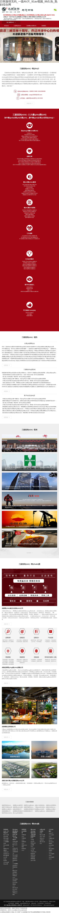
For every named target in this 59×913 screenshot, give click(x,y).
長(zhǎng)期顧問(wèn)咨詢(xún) (51, 844)
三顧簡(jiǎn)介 (17, 25)
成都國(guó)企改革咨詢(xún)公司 (43, 809)
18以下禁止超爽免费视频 (34, 912)
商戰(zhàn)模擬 (24, 845)
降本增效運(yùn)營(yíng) (6, 857)
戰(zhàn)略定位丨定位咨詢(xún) (42, 836)
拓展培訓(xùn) (24, 849)
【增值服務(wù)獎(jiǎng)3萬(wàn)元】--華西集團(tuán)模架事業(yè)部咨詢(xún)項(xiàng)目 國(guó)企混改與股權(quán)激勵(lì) (29, 406)
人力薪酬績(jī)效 (6, 842)
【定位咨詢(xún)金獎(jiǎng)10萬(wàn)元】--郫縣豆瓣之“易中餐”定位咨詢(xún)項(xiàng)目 (23, 412)
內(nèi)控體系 (6, 845)
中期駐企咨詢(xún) (51, 839)
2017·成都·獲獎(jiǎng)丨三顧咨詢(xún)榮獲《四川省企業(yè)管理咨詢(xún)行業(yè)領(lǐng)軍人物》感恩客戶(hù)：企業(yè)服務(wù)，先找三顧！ (29, 352)
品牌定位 (42, 840)
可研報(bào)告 (32, 840)
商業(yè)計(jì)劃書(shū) (33, 845)
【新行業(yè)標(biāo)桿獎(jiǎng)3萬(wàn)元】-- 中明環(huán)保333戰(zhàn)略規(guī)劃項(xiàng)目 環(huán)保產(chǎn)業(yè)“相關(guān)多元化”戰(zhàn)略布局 (29, 408)
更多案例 (29, 552)
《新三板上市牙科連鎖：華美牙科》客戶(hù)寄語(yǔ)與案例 (16, 376)
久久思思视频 (24, 912)
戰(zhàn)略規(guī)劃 (6, 835)
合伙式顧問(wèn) (51, 858)
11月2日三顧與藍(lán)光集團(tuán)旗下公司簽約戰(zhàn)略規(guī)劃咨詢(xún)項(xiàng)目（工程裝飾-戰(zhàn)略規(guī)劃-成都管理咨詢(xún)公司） (29, 384)
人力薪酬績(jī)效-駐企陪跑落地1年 (15, 866)
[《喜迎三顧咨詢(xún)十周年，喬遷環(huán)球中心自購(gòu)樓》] (29, 45)
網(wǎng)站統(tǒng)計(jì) (49, 905)
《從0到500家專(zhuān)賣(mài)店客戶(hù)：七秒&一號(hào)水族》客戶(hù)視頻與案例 (23, 374)
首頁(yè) (6, 25)
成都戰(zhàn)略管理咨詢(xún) (20, 805)
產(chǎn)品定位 (42, 842)
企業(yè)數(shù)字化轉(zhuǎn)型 (15, 844)
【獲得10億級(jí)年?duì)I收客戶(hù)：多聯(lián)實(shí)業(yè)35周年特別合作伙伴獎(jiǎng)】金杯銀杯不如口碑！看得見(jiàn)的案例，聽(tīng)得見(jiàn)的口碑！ (29, 400)
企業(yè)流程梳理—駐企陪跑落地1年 (15, 851)
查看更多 (6, 365)
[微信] (55, 10)
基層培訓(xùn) (24, 842)
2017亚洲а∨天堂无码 (45, 912)
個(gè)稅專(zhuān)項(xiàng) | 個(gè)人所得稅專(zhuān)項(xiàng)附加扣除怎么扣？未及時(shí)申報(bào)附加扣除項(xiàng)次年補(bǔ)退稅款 (29, 360)
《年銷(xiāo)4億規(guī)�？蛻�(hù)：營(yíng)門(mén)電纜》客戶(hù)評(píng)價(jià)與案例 (24, 378)
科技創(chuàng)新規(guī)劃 (6, 862)
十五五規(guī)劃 (33, 849)
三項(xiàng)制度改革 (33, 852)
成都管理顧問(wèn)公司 (29, 807)
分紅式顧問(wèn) (51, 854)
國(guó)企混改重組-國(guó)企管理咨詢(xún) (15, 874)
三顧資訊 (43, 25)
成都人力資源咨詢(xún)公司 (41, 805)
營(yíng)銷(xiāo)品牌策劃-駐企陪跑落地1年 (15, 858)
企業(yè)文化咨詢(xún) (6, 852)
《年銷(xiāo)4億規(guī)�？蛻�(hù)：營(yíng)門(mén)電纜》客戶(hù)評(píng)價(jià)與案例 (24, 398)
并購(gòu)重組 (15, 893)
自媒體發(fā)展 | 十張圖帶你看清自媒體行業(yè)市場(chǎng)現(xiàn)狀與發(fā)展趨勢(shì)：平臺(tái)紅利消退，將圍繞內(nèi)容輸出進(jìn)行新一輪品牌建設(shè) (29, 358)
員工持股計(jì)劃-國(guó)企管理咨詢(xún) (15, 882)
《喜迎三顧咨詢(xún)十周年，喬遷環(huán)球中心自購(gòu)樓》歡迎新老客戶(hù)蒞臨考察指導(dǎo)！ (26, 382)
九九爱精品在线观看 (5, 912)
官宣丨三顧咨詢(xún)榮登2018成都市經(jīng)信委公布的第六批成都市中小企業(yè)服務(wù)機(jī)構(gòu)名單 (28, 346)
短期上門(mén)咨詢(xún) (51, 835)
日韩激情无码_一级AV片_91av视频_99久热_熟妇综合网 (13, 910)
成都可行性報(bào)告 (7, 807)
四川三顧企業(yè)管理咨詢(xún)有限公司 (18, 10)
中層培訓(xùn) (24, 839)
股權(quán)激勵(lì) (6, 849)
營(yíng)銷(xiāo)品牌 (5, 839)
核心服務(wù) (10, 22)
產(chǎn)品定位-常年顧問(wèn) (15, 889)
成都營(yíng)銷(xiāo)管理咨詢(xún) (32, 805)
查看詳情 (29, 103)
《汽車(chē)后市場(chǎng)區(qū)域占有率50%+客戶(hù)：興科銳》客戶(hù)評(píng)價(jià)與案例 (25, 380)
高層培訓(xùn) (24, 835)
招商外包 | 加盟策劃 (33, 856)
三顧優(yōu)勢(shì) (31, 25)
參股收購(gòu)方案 (33, 859)
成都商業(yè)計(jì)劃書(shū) (19, 807)
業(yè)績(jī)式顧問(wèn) (51, 850)
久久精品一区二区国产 (15, 912)
